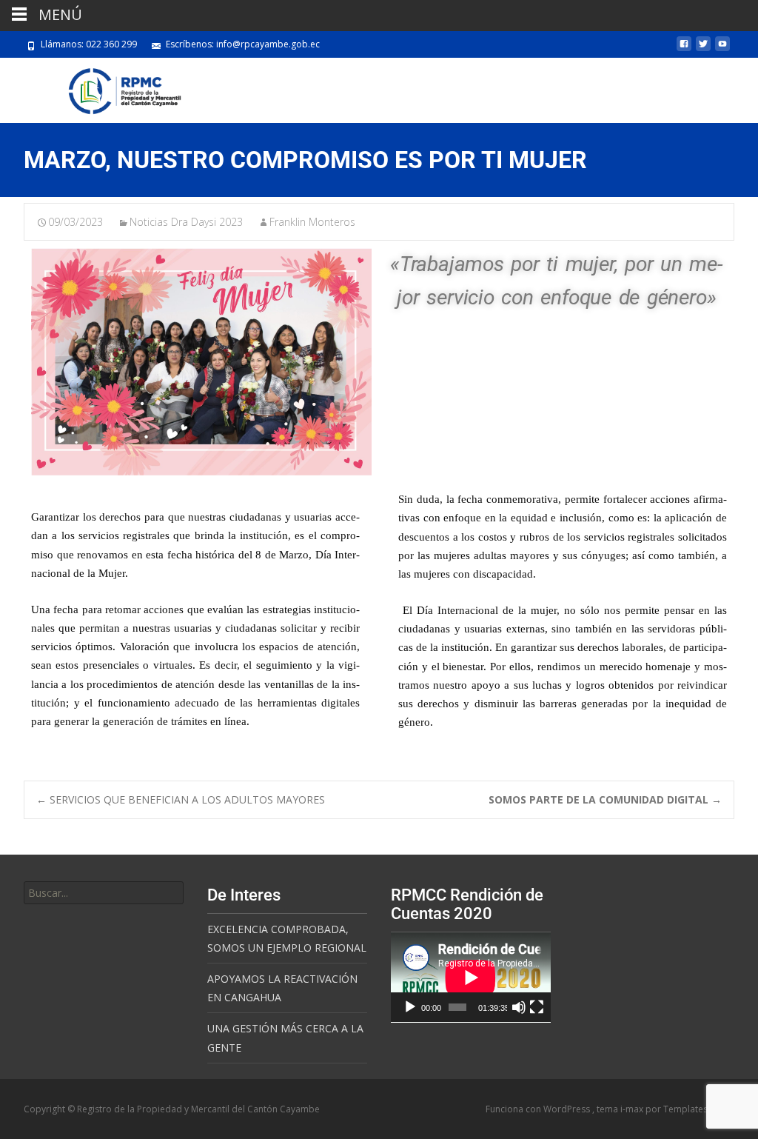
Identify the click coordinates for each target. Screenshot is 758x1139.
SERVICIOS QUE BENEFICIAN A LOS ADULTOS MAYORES (180, 799)
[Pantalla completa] (536, 1007)
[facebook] (684, 49)
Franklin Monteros (312, 222)
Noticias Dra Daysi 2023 (186, 222)
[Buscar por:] (104, 893)
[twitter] (703, 49)
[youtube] (722, 49)
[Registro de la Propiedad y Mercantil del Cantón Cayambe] (113, 87)
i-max (632, 1109)
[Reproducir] (410, 1007)
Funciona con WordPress (539, 1109)
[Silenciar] (519, 1007)
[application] (471, 977)
